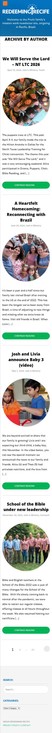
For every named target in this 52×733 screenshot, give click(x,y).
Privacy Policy (11, 725)
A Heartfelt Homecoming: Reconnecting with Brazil (26, 211)
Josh (24, 70)
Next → (46, 649)
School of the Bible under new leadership (26, 506)
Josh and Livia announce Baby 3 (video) (26, 359)
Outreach (44, 515)
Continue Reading (24, 185)
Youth (42, 70)
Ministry (34, 70)
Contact (26, 725)
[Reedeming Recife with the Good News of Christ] (26, 9)
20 (32, 649)
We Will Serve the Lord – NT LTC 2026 (26, 61)
